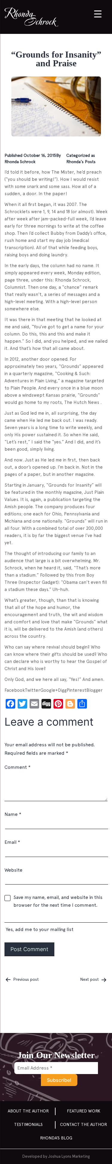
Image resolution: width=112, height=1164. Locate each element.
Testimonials (28, 1124)
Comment (17, 767)
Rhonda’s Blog (56, 1138)
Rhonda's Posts (81, 161)
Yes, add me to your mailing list (38, 929)
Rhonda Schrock (20, 161)
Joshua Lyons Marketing (69, 1156)
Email (12, 842)
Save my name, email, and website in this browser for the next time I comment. (57, 901)
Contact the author (83, 1124)
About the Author (28, 1111)
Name (12, 814)
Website (13, 870)
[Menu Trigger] (98, 13)
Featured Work (83, 1111)
